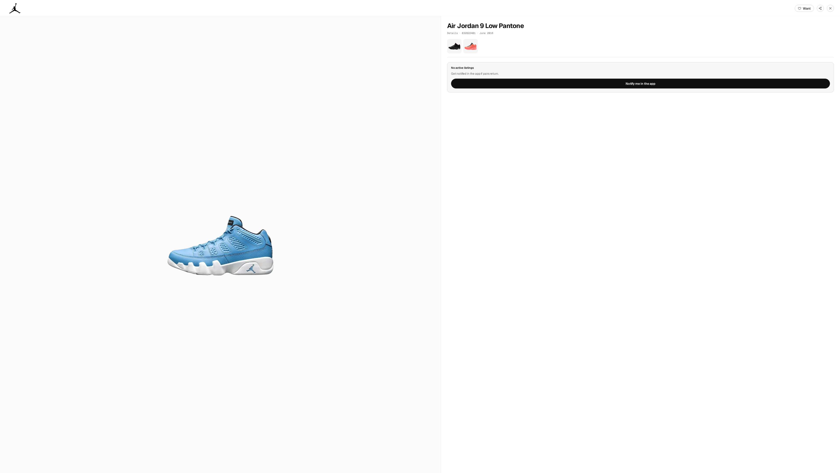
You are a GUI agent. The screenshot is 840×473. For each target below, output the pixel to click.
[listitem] (454, 46)
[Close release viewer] (830, 8)
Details (452, 33)
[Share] (820, 8)
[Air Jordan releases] (15, 8)
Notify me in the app (640, 84)
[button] (220, 244)
